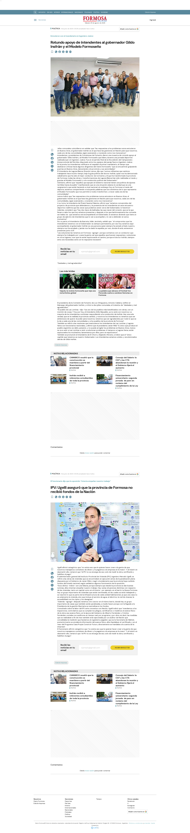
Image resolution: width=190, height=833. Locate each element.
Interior (57, 12)
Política (96, 12)
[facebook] (59, 52)
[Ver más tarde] (52, 51)
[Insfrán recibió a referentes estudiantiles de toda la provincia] (58, 379)
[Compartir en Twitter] (63, 52)
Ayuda (153, 823)
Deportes (41, 12)
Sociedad (104, 12)
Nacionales (79, 12)
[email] (67, 52)
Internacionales (67, 12)
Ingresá (153, 20)
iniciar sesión (89, 453)
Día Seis (49, 12)
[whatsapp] (56, 52)
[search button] (35, 12)
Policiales (88, 12)
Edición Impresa (150, 12)
